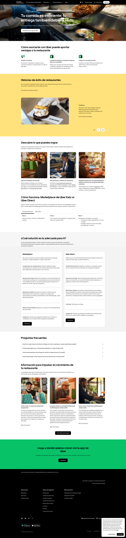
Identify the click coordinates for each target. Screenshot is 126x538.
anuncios (64, 185)
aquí (117, 530)
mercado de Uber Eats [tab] (27, 211)
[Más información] (34, 391)
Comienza (106, 2)
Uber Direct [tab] (38, 211)
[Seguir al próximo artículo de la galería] (103, 130)
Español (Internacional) (89, 518)
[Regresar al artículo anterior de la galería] (98, 130)
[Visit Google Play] (26, 525)
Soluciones (46, 2)
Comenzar (27, 323)
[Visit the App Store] (36, 525)
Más (66, 2)
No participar (111, 534)
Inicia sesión (99, 2)
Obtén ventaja (88, 2)
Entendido (120, 534)
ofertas (74, 185)
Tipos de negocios (57, 2)
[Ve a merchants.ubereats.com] (19, 2)
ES (82, 2)
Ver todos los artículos (63, 433)
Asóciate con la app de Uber (30, 30)
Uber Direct (24, 188)
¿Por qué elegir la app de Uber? (33, 2)
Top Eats (96, 186)
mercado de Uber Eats (36, 188)
